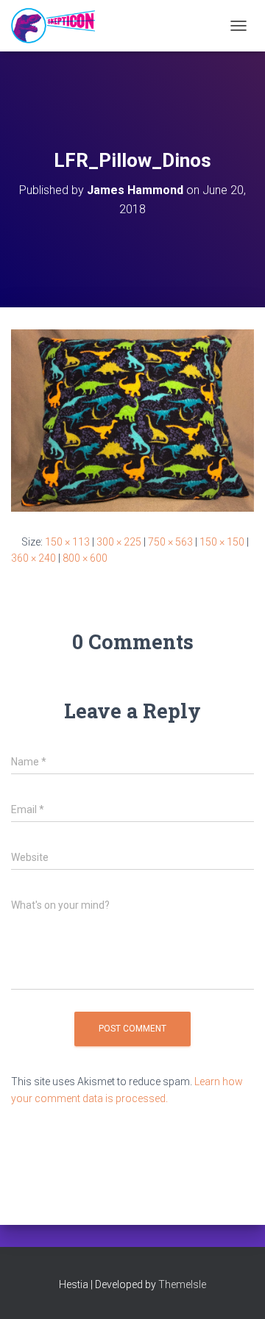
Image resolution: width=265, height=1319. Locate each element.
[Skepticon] (58, 25)
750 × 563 (170, 542)
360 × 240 (33, 558)
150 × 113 (67, 542)
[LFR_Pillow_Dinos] (132, 420)
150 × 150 (221, 542)
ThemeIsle (182, 1284)
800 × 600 (85, 558)
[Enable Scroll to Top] (236, 1289)
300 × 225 (118, 542)
